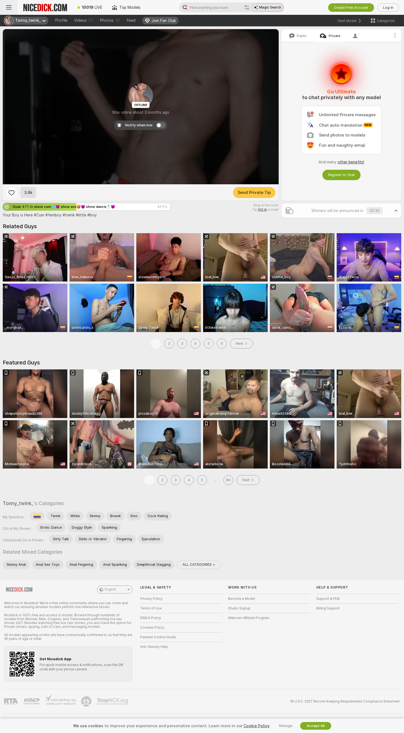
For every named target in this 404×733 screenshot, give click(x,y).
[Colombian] (37, 516)
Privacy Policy (151, 599)
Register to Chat (341, 175)
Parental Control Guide (158, 637)
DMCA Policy (150, 618)
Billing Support (328, 608)
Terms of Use (151, 608)
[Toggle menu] (9, 7)
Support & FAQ (328, 599)
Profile (61, 20)
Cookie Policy (256, 726)
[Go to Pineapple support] (87, 701)
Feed (130, 20)
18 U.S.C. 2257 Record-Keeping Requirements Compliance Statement (345, 701)
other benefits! (350, 162)
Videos (83, 20)
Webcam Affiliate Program (248, 618)
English (110, 589)
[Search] (247, 7)
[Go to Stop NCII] (113, 701)
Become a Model (241, 599)
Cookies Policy (152, 627)
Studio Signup (239, 608)
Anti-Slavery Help (154, 647)
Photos (110, 20)
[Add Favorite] (11, 192)
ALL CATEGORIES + (198, 564)
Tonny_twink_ (18, 503)
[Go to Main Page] (45, 7)
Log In (388, 7)
